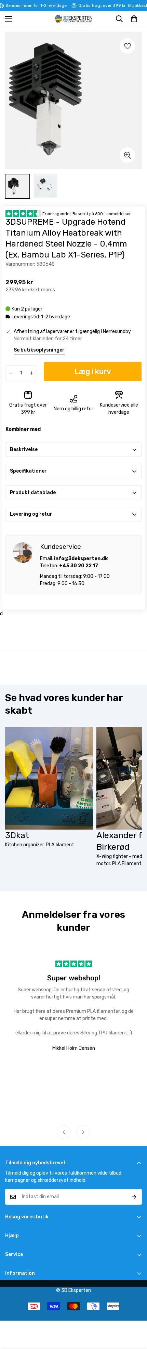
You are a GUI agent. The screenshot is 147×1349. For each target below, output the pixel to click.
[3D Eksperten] (73, 18)
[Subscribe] (134, 1197)
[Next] (83, 1132)
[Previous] (64, 1132)
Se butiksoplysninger (39, 350)
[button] (134, 19)
